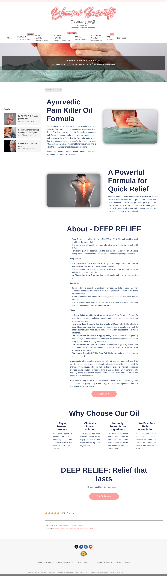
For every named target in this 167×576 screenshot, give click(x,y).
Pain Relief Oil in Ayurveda (70, 525)
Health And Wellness (106, 64)
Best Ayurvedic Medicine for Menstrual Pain (74, 529)
